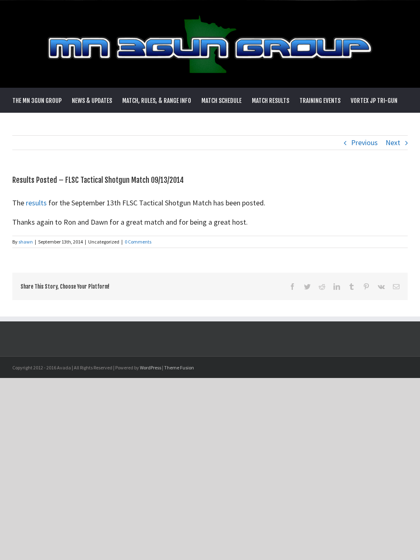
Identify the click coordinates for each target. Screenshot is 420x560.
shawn (25, 242)
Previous (364, 142)
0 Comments (138, 242)
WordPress (150, 367)
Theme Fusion (179, 367)
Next (393, 142)
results (37, 202)
